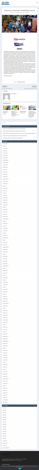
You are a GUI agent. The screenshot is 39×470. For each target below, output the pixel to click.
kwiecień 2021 (5, 242)
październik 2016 (5, 303)
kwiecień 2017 (5, 289)
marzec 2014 (5, 352)
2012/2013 (4, 410)
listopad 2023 (5, 200)
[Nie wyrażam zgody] (37, 467)
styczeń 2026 (5, 153)
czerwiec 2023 (5, 204)
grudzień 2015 (5, 315)
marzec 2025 (5, 169)
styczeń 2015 (5, 334)
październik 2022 (5, 218)
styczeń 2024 (5, 195)
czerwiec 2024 (5, 183)
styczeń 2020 (5, 261)
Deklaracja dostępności (6, 464)
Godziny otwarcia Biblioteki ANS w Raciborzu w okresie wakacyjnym (14, 128)
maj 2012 (4, 385)
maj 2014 (4, 348)
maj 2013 (4, 362)
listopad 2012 (5, 376)
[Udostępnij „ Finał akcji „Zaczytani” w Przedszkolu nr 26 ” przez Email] (22, 82)
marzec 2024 (5, 190)
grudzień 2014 (5, 336)
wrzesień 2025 (5, 162)
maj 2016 (4, 308)
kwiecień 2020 (5, 256)
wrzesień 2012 (5, 381)
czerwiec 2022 (5, 223)
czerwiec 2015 (5, 322)
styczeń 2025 (5, 171)
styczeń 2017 (5, 296)
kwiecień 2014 (5, 350)
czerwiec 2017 (5, 284)
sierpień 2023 (5, 202)
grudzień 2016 (5, 298)
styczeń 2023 (5, 214)
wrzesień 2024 (5, 181)
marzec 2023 (5, 211)
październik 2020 (5, 247)
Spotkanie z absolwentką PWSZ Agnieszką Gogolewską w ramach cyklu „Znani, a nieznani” (15, 113)
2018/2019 (4, 424)
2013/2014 (4, 412)
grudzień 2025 (5, 155)
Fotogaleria (5, 445)
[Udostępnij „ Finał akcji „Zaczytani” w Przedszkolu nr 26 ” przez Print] (24, 82)
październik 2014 (5, 341)
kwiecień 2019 (5, 270)
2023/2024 (4, 436)
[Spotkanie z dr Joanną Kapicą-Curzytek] (7, 107)
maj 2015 (4, 324)
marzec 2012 (5, 390)
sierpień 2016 (5, 305)
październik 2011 (5, 399)
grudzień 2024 (5, 174)
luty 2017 (4, 294)
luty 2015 (4, 331)
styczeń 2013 (5, 371)
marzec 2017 (5, 291)
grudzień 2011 (5, 395)
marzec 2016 (5, 312)
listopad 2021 (5, 235)
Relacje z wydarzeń (6, 447)
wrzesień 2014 (5, 343)
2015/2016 (26, 12)
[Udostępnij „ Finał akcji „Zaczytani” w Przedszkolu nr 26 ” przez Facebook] (18, 82)
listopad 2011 (5, 397)
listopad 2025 (5, 157)
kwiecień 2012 (5, 388)
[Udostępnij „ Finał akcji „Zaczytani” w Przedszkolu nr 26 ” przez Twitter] (20, 82)
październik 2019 (5, 265)
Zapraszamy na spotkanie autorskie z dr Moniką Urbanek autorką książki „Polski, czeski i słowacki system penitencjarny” (32, 114)
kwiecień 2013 (5, 364)
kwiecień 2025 (5, 167)
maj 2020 (4, 254)
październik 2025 (5, 160)
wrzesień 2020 (5, 249)
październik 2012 (5, 378)
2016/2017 (4, 419)
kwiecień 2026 (5, 148)
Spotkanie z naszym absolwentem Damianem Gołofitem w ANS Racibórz (15, 135)
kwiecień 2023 (5, 209)
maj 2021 (4, 240)
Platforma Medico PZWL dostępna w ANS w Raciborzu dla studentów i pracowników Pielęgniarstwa (19, 133)
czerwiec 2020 (5, 251)
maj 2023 (4, 207)
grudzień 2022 (5, 216)
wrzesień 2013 (5, 357)
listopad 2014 (5, 338)
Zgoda (20, 468)
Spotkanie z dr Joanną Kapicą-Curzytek (5, 112)
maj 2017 (4, 287)
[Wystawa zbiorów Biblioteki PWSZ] (24, 107)
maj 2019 (4, 268)
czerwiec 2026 (5, 143)
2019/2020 (4, 426)
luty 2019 (4, 275)
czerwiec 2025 (5, 164)
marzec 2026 (5, 150)
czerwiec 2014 (5, 345)
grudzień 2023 (5, 197)
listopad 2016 (5, 301)
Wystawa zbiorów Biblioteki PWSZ (23, 112)
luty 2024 (4, 193)
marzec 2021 (5, 244)
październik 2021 (5, 237)
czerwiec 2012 (5, 383)
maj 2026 (4, 146)
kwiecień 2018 (5, 282)
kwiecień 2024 (5, 188)
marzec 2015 (5, 329)
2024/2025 (4, 438)
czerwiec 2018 (5, 277)
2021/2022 (4, 431)
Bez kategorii (5, 443)
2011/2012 (4, 407)
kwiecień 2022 (5, 228)
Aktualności (5, 440)
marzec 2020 (5, 258)
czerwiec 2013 (5, 359)
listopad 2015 (5, 317)
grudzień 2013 (5, 355)
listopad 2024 (5, 176)
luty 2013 (4, 369)
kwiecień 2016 (5, 310)
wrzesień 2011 (5, 402)
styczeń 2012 (5, 392)
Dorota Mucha (17, 12)
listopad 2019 (5, 263)
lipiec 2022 (4, 221)
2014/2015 (4, 414)
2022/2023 (4, 433)
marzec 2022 (5, 230)
